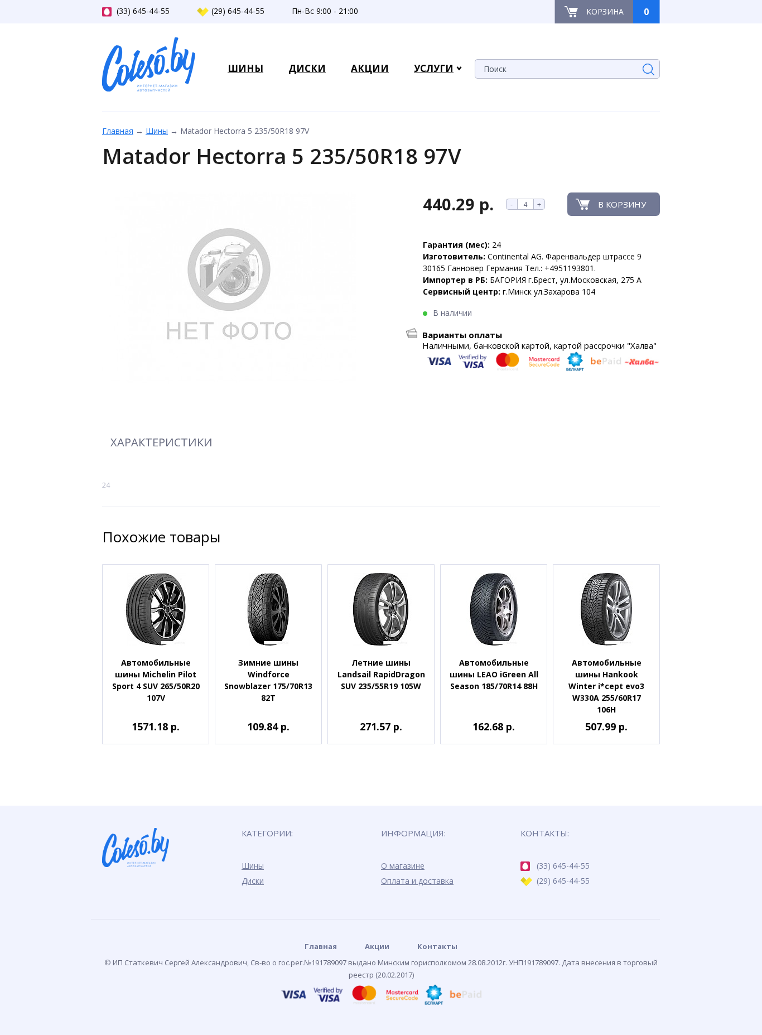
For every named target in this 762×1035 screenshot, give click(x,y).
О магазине (403, 865)
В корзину (622, 204)
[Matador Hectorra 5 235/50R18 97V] (229, 288)
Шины (157, 131)
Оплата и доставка (417, 880)
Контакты (437, 946)
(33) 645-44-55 (143, 11)
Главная (117, 131)
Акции (377, 946)
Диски (253, 880)
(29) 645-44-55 (237, 11)
